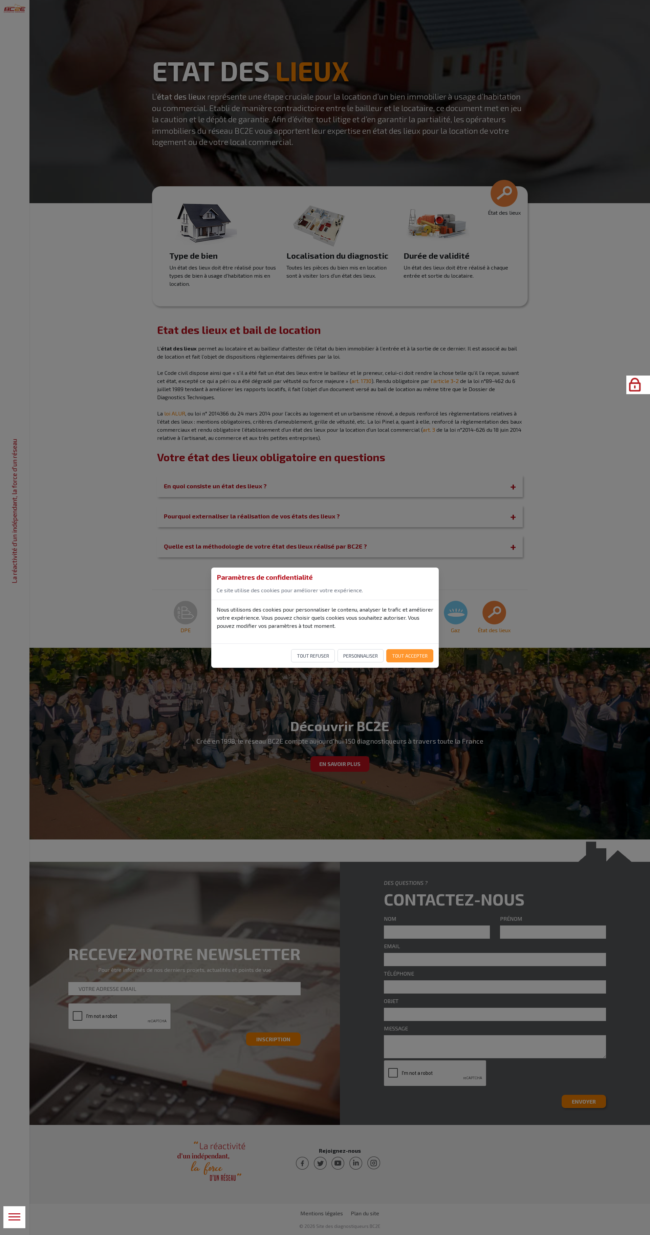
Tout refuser (313, 656)
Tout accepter (410, 656)
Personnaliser (360, 656)
